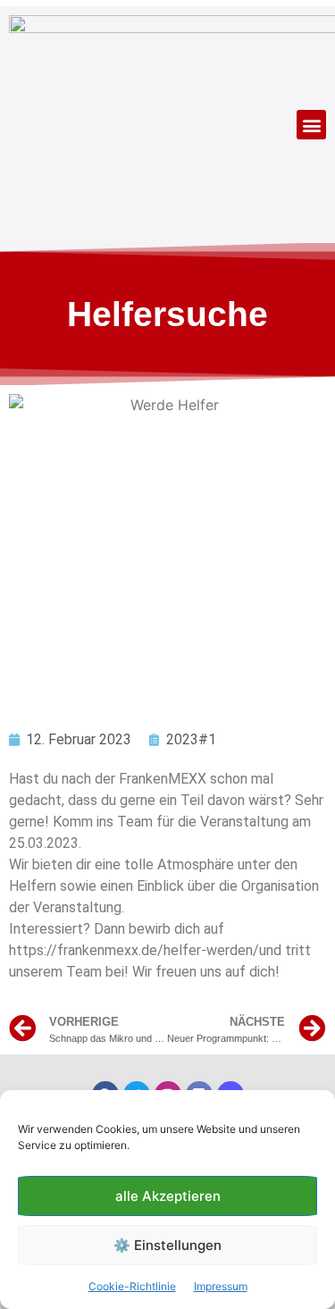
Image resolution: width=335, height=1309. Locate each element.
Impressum (220, 1286)
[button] (311, 124)
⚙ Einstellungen (167, 1245)
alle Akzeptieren (168, 1195)
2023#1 (191, 739)
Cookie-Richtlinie (132, 1286)
